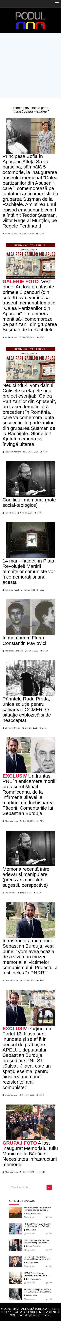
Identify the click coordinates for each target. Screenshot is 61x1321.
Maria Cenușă (11, 233)
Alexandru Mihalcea (14, 651)
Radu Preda (10, 513)
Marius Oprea (31, 1295)
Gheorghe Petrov (12, 728)
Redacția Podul (12, 590)
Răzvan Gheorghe (13, 452)
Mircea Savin (31, 1230)
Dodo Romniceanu (33, 1214)
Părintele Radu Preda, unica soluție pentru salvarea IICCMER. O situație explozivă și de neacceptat (27, 709)
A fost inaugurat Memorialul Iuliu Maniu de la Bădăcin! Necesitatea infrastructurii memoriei (30, 1153)
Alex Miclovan (11, 821)
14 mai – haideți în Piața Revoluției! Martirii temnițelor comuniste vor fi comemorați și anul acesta (29, 571)
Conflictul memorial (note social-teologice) (29, 502)
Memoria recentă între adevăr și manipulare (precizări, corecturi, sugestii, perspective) (26, 877)
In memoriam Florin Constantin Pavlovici (24, 640)
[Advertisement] (30, 65)
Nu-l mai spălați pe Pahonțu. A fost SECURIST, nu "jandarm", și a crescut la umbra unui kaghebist (37, 1292)
